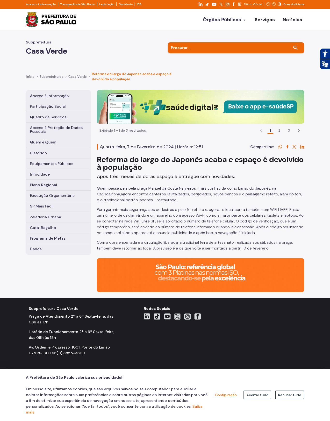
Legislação (107, 4)
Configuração (226, 395)
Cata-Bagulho (43, 227)
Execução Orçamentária (52, 195)
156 (139, 4)
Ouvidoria (126, 4)
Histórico (38, 153)
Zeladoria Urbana (45, 217)
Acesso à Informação (49, 95)
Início (30, 76)
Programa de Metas (47, 238)
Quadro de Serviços (48, 117)
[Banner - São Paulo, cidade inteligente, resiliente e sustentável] (200, 275)
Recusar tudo (289, 395)
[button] (298, 130)
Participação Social (48, 106)
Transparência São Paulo (77, 4)
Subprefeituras (51, 76)
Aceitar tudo (257, 395)
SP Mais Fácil (41, 206)
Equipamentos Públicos (51, 163)
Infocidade (40, 174)
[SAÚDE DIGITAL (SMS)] (200, 106)
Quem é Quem (43, 142)
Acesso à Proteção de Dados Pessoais (56, 129)
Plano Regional (43, 184)
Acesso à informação (41, 4)
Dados (36, 248)
